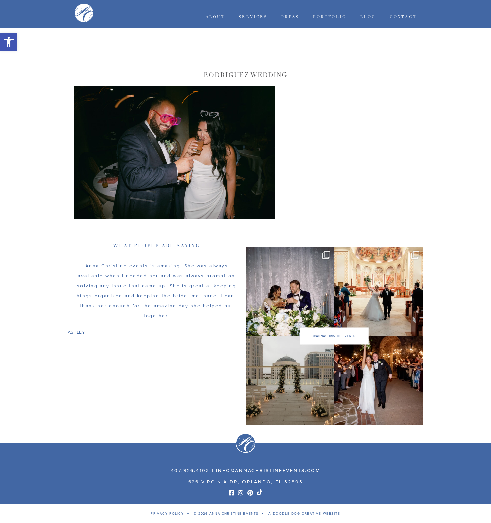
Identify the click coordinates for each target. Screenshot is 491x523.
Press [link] (290, 17)
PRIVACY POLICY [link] (167, 514)
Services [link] (253, 17)
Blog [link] (368, 17)
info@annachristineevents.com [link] (268, 470)
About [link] (215, 17)
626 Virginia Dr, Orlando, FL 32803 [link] (245, 482)
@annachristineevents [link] (334, 336)
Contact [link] (403, 17)
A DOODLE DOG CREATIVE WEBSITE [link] (304, 514)
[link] (8, 42)
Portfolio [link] (329, 17)
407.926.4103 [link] (190, 470)
